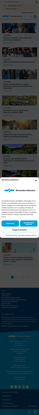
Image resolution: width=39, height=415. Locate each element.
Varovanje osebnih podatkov (27, 235)
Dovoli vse (10, 223)
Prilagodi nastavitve (19, 230)
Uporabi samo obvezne (29, 223)
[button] (36, 180)
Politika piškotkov (11, 235)
